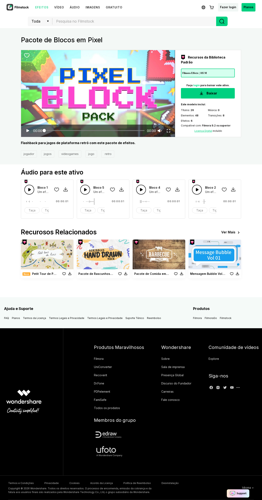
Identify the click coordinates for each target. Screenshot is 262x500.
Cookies (74, 483)
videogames (70, 154)
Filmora (197, 318)
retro (108, 154)
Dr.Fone (99, 383)
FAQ (6, 318)
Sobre (165, 358)
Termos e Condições (21, 483)
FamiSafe (100, 399)
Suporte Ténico (134, 318)
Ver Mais (228, 232)
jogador (29, 154)
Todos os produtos (107, 408)
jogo (91, 154)
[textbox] (134, 21)
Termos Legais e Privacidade (66, 318)
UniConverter (103, 367)
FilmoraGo (211, 318)
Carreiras (167, 391)
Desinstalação (170, 483)
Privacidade (51, 483)
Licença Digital (203, 130)
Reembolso (154, 318)
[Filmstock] (18, 7)
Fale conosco (170, 399)
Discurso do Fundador (176, 383)
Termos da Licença (34, 318)
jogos (48, 154)
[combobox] (134, 21)
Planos (248, 7)
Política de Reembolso (137, 483)
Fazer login (228, 7)
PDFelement (102, 391)
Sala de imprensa (173, 367)
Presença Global (172, 375)
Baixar (211, 93)
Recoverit (100, 375)
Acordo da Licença (101, 483)
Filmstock (226, 318)
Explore (214, 358)
